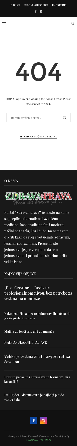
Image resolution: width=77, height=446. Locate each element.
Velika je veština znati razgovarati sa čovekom (37, 359)
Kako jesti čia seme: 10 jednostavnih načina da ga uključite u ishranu (37, 315)
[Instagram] (41, 11)
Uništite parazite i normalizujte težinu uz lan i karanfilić (37, 379)
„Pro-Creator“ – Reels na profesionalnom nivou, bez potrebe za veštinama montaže (38, 293)
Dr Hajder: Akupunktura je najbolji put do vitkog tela (34, 397)
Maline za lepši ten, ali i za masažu (29, 331)
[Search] (73, 23)
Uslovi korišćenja (36, 5)
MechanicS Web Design (38, 439)
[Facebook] (35, 11)
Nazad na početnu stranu (38, 136)
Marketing (59, 5)
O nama (15, 5)
